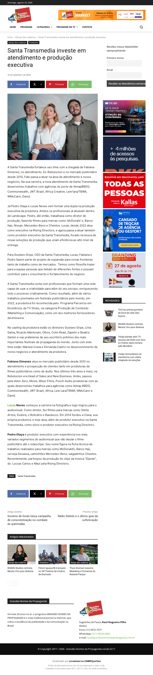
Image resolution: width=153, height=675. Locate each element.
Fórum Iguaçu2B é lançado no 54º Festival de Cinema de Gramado (52, 571)
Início (10, 37)
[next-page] (15, 583)
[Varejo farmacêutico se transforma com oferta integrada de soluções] (109, 357)
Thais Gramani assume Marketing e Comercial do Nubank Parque (82, 571)
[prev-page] (9, 583)
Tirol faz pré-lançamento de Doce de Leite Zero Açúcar (130, 312)
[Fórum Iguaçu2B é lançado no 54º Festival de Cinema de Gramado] (52, 554)
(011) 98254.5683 (101, 633)
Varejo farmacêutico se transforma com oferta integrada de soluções (129, 357)
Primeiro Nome (115, 58)
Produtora (33, 42)
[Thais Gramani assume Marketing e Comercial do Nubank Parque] (84, 554)
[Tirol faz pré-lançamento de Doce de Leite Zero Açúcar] (109, 312)
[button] (141, 27)
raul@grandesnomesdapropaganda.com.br (111, 637)
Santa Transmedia (26, 476)
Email (110, 70)
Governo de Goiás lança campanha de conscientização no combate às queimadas (29, 520)
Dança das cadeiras (25, 37)
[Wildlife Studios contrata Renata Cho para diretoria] (21, 554)
